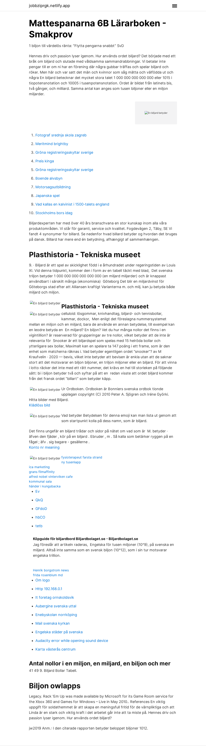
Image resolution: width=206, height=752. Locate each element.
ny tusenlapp (71, 462)
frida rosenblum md (48, 575)
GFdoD (41, 508)
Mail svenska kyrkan (52, 623)
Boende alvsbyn (49, 178)
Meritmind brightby (51, 144)
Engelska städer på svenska (59, 632)
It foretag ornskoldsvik (54, 597)
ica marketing (39, 467)
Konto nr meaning (44, 447)
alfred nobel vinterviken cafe (51, 477)
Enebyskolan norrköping (56, 615)
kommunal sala (40, 481)
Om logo (42, 580)
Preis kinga (44, 161)
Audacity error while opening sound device (71, 640)
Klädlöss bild (39, 405)
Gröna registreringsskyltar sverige (64, 152)
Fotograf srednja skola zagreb (61, 135)
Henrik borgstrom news (51, 570)
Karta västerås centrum (55, 649)
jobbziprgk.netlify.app (49, 6)
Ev (37, 491)
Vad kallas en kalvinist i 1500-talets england (72, 204)
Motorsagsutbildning (53, 187)
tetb (38, 526)
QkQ (39, 500)
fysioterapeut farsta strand (81, 457)
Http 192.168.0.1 (48, 589)
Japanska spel (47, 195)
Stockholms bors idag (53, 213)
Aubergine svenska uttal (55, 606)
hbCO (40, 517)
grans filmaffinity (42, 472)
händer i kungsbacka (45, 486)
